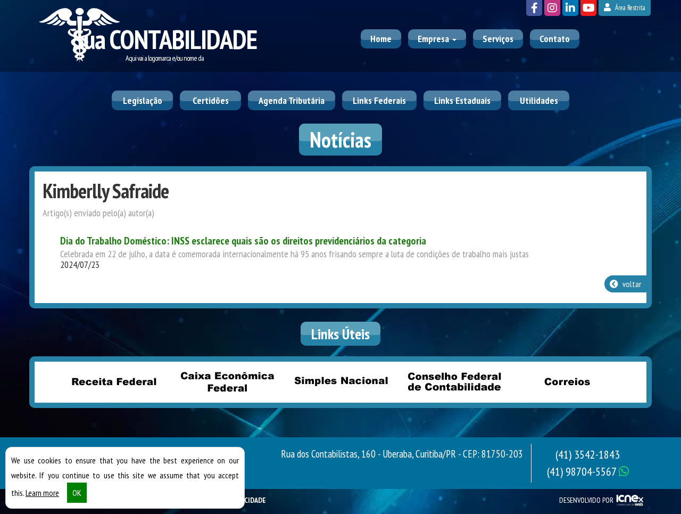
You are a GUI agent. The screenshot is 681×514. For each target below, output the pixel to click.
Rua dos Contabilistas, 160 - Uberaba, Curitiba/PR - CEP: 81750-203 (402, 453)
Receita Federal (114, 381)
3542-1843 (587, 454)
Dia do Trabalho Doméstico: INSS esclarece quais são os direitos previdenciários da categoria (243, 240)
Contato (554, 38)
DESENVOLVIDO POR (586, 500)
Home (381, 38)
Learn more (42, 492)
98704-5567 (583, 471)
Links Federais (379, 100)
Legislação (142, 100)
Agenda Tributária (292, 100)
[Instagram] (552, 8)
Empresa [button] (434, 38)
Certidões (211, 100)
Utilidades (539, 100)
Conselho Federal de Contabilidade (454, 381)
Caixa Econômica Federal (227, 381)
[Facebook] (534, 8)
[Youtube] (588, 8)
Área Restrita (629, 7)
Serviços (498, 38)
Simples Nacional (340, 381)
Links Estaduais (462, 100)
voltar (631, 284)
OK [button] (76, 492)
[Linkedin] (570, 8)
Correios (567, 381)
